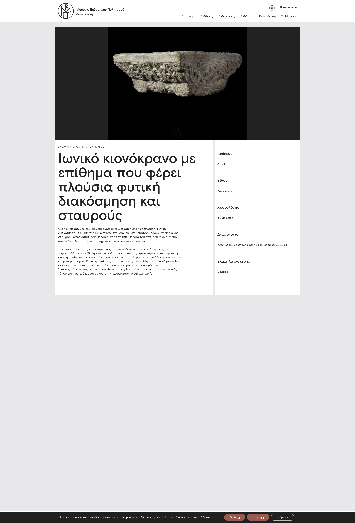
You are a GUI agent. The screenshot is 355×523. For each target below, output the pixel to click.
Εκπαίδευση (267, 16)
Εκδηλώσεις (227, 16)
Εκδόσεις (247, 16)
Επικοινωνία (288, 7)
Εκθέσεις (207, 16)
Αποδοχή (235, 517)
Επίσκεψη (188, 16)
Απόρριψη (258, 517)
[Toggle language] (272, 7)
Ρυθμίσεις (282, 517)
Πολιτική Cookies (202, 517)
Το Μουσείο (289, 16)
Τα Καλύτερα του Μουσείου (88, 146)
